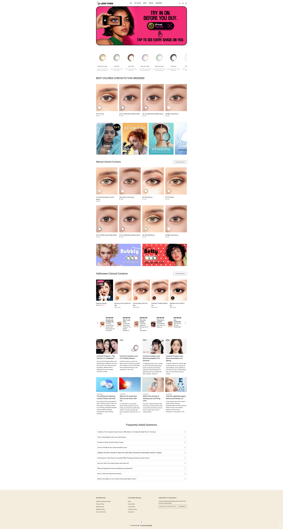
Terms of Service (101, 512)
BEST (145, 3)
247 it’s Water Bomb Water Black (129, 114)
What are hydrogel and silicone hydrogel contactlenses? (115, 468)
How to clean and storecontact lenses (109, 473)
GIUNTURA (182, 506)
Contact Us (131, 512)
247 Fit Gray (100, 114)
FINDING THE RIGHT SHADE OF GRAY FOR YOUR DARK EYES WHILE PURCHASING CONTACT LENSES (129, 453)
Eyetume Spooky (101, 303)
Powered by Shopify (146, 525)
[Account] (183, 3)
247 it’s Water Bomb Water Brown (152, 114)
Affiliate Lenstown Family (103, 501)
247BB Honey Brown (171, 114)
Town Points (131, 506)
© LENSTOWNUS (135, 525)
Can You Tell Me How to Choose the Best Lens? (112, 447)
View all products (180, 162)
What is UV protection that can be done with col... (128, 398)
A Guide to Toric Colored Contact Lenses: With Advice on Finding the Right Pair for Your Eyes (126, 432)
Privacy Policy (100, 504)
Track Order (131, 504)
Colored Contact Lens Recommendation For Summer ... (151, 358)
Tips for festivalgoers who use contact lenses (111, 437)
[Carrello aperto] (186, 3)
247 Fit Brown (169, 197)
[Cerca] (179, 3)
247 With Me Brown (148, 235)
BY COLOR (137, 3)
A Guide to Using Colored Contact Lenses (110, 442)
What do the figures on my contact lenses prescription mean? (116, 479)
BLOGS (151, 3)
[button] (98, 323)
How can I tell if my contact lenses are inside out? (113, 463)
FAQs (129, 501)
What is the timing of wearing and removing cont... (151, 398)
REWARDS (159, 3)
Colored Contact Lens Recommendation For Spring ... (174, 358)
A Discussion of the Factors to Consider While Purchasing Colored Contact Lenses (123, 458)
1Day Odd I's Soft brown (126, 197)
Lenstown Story (132, 509)
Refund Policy (100, 506)
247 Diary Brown (147, 197)
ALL (131, 3)
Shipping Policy (100, 509)
